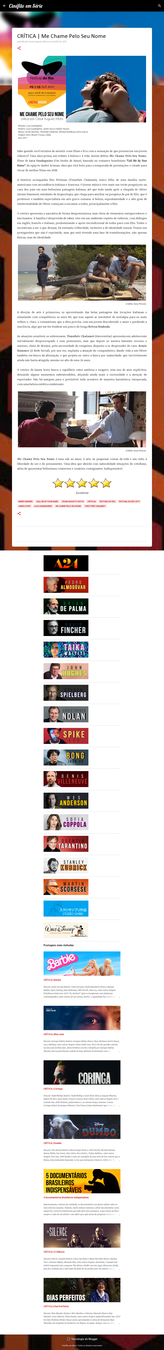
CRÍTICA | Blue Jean (54, 1034)
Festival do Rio (107, 501)
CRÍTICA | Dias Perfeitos (56, 1306)
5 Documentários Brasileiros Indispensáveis (66, 1197)
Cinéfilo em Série (26, 6)
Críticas (91, 501)
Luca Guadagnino (43, 506)
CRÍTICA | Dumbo (53, 1143)
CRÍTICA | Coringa (53, 1088)
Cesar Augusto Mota (73, 501)
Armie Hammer (25, 501)
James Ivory (24, 506)
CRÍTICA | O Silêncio (54, 1252)
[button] (19, 48)
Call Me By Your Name (47, 501)
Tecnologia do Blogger (84, 1339)
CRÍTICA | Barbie (52, 980)
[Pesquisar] (159, 6)
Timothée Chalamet (95, 506)
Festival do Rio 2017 (129, 501)
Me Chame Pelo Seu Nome (68, 506)
